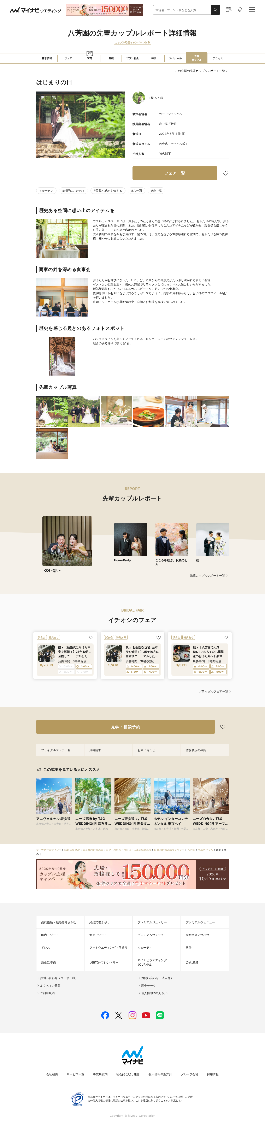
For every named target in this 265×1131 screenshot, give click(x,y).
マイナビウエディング (48, 849)
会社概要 (52, 1074)
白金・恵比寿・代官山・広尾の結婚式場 (128, 849)
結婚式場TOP (72, 849)
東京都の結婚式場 (93, 849)
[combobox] (181, 10)
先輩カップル (205, 849)
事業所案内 (100, 1074)
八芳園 (191, 849)
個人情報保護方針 (160, 1074)
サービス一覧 (75, 1074)
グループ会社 (189, 1074)
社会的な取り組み (128, 1074)
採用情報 (213, 1074)
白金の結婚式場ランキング (169, 849)
